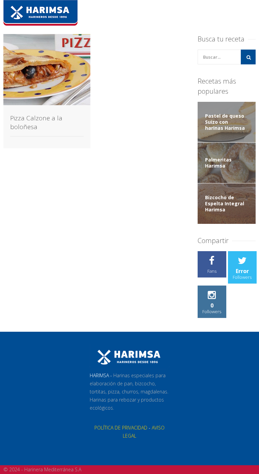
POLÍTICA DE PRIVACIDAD (120, 427)
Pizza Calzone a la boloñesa (36, 122)
